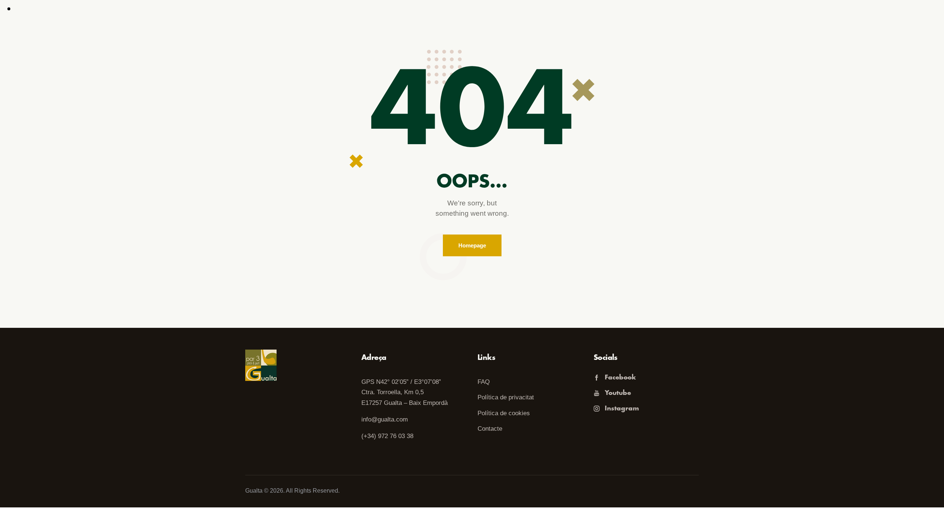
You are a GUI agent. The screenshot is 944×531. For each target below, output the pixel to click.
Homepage (472, 245)
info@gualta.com (384, 419)
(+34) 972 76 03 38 (387, 436)
